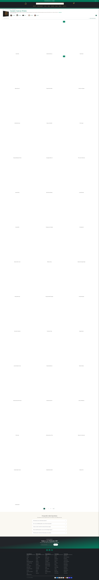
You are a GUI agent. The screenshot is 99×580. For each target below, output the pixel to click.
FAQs (27, 558)
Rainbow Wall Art (66, 570)
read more (60, 12)
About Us (28, 555)
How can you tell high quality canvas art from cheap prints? (42, 523)
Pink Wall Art (65, 567)
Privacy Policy (28, 567)
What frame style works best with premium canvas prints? (42, 532)
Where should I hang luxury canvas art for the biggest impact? (42, 529)
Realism (37, 570)
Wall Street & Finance (48, 571)
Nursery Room (56, 571)
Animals (46, 555)
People (46, 567)
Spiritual (46, 570)
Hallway (55, 561)
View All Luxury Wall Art (30, 571)
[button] (35, 6)
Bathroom (56, 555)
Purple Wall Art (66, 568)
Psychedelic (37, 568)
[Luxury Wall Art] (25, 3)
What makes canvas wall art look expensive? (40, 520)
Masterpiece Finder (29, 574)
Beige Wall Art (65, 555)
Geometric (37, 561)
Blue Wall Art (65, 558)
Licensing (28, 564)
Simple (37, 571)
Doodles (37, 558)
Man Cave (56, 570)
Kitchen (55, 564)
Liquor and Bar (56, 567)
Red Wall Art (65, 571)
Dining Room (56, 558)
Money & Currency (47, 564)
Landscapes (46, 561)
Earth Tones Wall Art (66, 561)
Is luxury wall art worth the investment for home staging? (42, 526)
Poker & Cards (47, 568)
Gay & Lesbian (47, 558)
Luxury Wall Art (31, 577)
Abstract (37, 555)
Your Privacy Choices (29, 568)
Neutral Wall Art (66, 564)
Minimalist (37, 564)
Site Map (28, 570)
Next (53, 508)
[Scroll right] (96, 15)
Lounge (55, 568)
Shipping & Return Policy (30, 561)
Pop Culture (37, 567)
